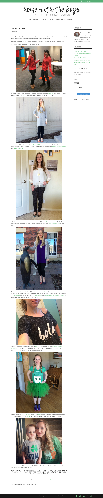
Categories (50, 19)
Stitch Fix (24, 95)
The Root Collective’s (38, 145)
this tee (37, 346)
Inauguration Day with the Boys (82, 60)
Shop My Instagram (60, 19)
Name (75, 76)
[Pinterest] (87, 1)
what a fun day (25, 414)
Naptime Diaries (15, 348)
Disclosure (69, 19)
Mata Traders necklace (54, 223)
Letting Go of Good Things (80, 51)
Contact (43, 19)
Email (76, 79)
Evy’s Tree (50, 93)
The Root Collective (18, 148)
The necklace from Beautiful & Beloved (55, 295)
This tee (28, 416)
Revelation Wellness (57, 346)
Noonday (54, 146)
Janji (39, 414)
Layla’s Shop (46, 222)
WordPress (62, 496)
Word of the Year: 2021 (80, 57)
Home (29, 19)
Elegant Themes (48, 496)
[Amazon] (85, 1)
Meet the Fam (36, 19)
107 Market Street (61, 146)
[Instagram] (89, 1)
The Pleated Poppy (46, 479)
